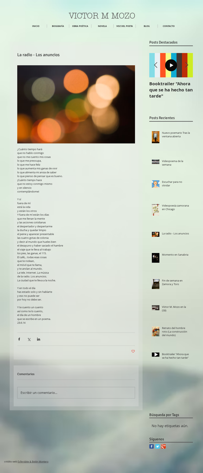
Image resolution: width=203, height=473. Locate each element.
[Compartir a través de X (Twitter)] (29, 339)
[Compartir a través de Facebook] (19, 339)
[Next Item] (186, 65)
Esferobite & (24, 461)
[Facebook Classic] (151, 446)
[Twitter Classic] (157, 446)
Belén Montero (39, 461)
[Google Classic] (163, 446)
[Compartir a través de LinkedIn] (38, 339)
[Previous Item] (155, 65)
